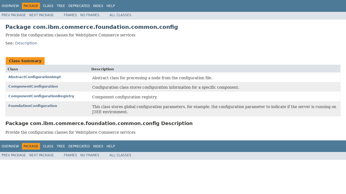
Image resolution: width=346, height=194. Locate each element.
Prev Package (14, 15)
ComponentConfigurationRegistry (41, 96)
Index (98, 6)
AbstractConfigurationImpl (34, 77)
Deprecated (79, 6)
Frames (70, 15)
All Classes (120, 15)
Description (26, 43)
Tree (61, 6)
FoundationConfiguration (32, 106)
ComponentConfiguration (33, 86)
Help (111, 6)
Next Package (41, 15)
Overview (10, 6)
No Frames (89, 15)
